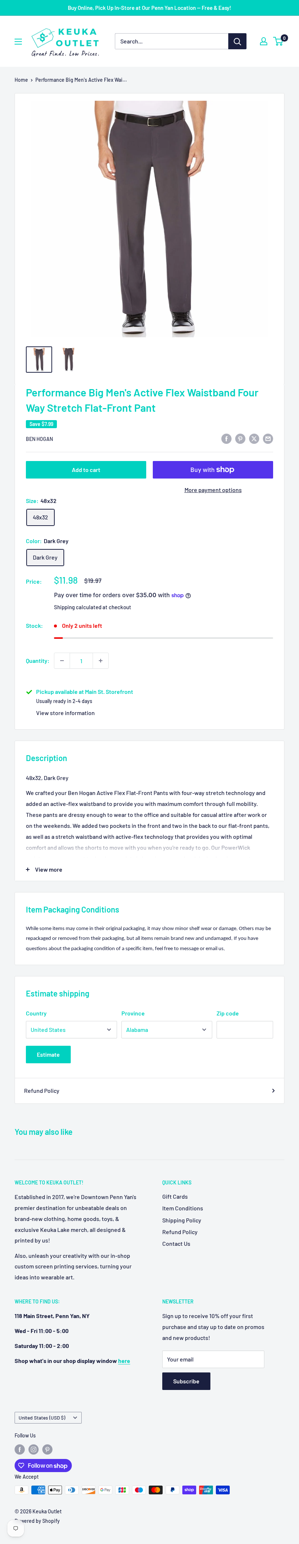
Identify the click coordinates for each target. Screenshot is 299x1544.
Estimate (48, 1054)
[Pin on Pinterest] (240, 438)
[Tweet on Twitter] (254, 438)
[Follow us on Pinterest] (47, 1449)
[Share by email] (268, 438)
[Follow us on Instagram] (33, 1449)
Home (21, 80)
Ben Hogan (39, 439)
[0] (278, 41)
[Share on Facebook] (226, 438)
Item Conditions (182, 1208)
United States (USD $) (42, 1417)
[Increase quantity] (100, 660)
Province (133, 1013)
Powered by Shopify (37, 1521)
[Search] (237, 41)
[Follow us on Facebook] (20, 1449)
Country (36, 1013)
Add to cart (86, 469)
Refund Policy (41, 1090)
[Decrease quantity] (62, 660)
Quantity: (38, 660)
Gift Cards (175, 1196)
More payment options (213, 489)
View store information (65, 712)
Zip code (228, 1013)
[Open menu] (18, 42)
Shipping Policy (181, 1220)
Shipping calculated (77, 607)
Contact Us (176, 1243)
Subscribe (186, 1381)
